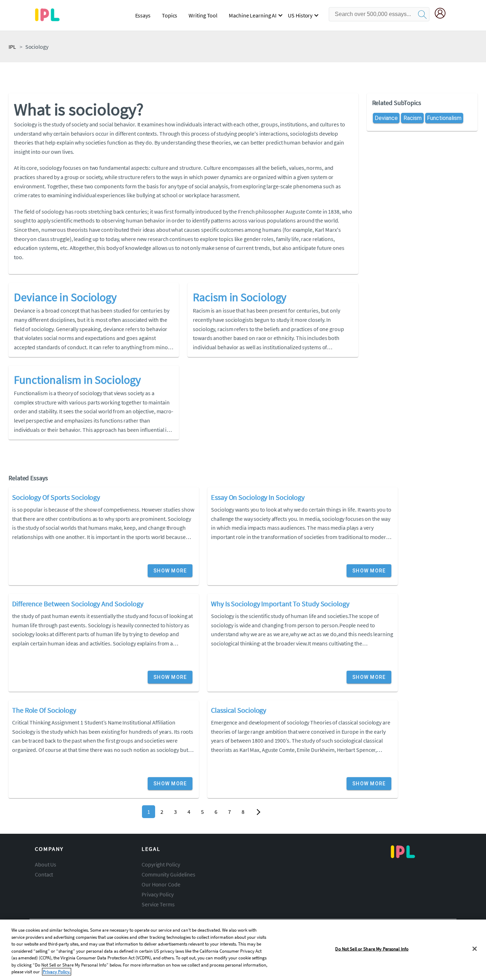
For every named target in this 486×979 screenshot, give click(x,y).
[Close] (474, 949)
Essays (142, 15)
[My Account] (443, 14)
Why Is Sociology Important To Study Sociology (280, 603)
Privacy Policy (158, 894)
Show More (170, 571)
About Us (45, 864)
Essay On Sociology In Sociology (258, 497)
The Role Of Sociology (44, 710)
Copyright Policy (161, 864)
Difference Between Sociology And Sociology (77, 603)
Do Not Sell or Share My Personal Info (371, 949)
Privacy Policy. (56, 972)
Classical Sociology (238, 710)
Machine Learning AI (252, 15)
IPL (12, 46)
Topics (169, 15)
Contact (44, 874)
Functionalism (444, 118)
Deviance (386, 118)
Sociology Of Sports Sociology (56, 497)
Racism (412, 118)
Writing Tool (203, 15)
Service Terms (158, 904)
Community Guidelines (168, 874)
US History (300, 15)
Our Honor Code (161, 884)
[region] (243, 949)
